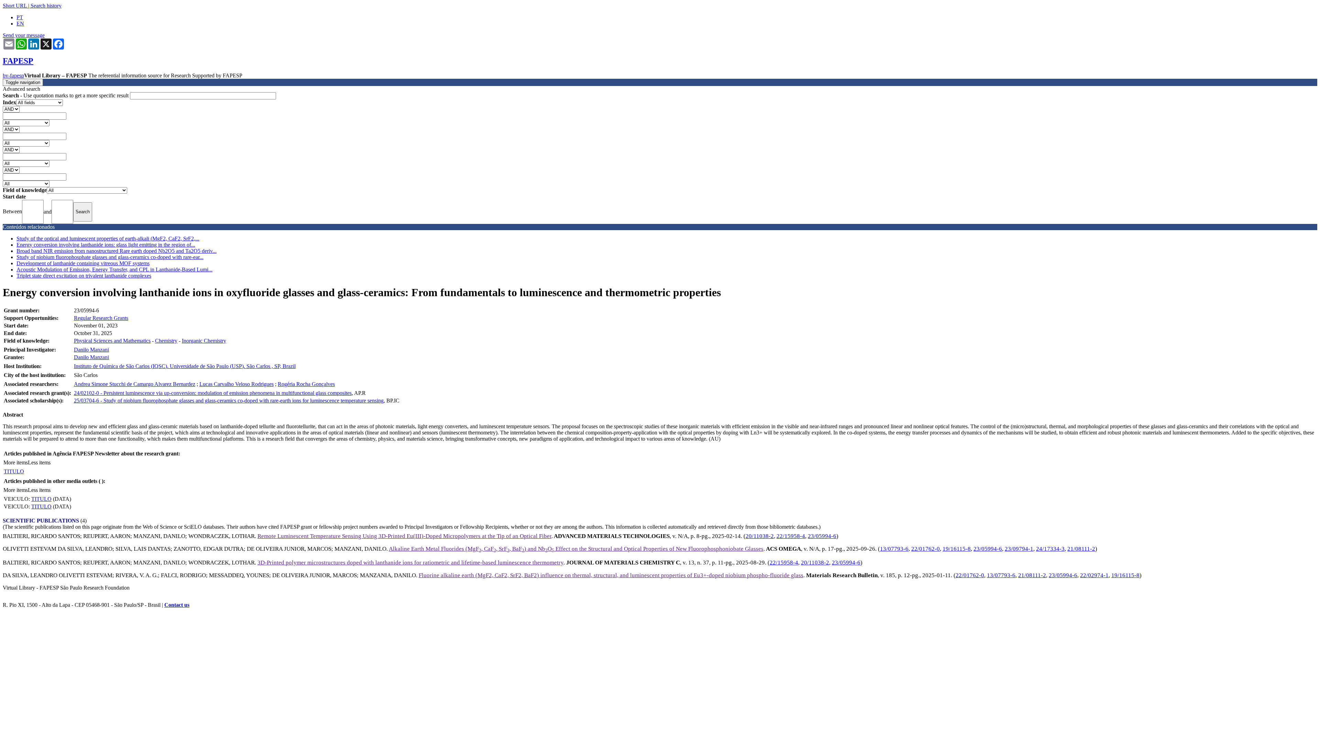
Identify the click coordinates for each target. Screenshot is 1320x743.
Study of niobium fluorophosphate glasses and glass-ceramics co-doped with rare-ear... (110, 257)
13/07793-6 (894, 549)
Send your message (24, 35)
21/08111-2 (1081, 549)
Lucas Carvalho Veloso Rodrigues (236, 384)
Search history (46, 6)
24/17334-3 (1050, 549)
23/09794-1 (1019, 549)
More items (15, 462)
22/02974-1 (1094, 575)
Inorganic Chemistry (204, 341)
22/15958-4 (791, 536)
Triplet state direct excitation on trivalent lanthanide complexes (83, 276)
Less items (39, 462)
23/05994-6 (822, 536)
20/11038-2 (760, 536)
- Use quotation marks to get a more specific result (66, 95)
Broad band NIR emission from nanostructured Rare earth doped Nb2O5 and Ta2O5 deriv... (116, 251)
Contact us (176, 605)
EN (20, 23)
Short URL (15, 6)
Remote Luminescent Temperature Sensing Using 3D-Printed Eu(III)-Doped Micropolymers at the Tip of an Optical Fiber (404, 536)
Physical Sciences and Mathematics (112, 341)
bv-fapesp (13, 75)
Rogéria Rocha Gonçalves (306, 384)
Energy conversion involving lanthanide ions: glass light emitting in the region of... (105, 245)
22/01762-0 (925, 549)
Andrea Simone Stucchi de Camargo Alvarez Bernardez (134, 384)
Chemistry (166, 341)
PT (19, 17)
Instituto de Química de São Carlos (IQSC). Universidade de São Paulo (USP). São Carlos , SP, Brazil (185, 366)
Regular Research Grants (101, 318)
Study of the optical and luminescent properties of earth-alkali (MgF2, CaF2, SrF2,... (107, 238)
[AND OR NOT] (11, 109)
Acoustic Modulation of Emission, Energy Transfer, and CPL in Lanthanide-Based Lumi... (114, 269)
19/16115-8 (957, 549)
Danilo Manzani (91, 350)
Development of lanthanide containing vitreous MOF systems (83, 263)
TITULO (14, 471)
